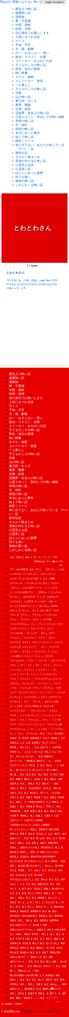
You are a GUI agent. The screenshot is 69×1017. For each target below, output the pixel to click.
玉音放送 (38, 888)
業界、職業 (23, 105)
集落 (58, 975)
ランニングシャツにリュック (31, 724)
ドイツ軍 (24, 674)
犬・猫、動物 (24, 48)
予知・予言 (23, 44)
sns (61, 561)
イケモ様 (47, 619)
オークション (16, 638)
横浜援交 (14, 856)
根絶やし (24, 852)
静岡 (62, 980)
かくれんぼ (31, 583)
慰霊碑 (23, 834)
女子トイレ (45, 793)
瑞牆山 (47, 888)
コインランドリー (30, 647)
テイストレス (30, 670)
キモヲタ (36, 642)
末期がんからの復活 (29, 847)
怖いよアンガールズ (19, 829)
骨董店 (41, 993)
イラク (60, 624)
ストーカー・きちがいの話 (33, 60)
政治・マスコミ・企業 (30, 56)
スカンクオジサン (18, 660)
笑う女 (31, 907)
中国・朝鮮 (23, 24)
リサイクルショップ (19, 729)
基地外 (31, 783)
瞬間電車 (42, 898)
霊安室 (49, 980)
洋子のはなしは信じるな (21, 879)
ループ (34, 729)
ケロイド (59, 642)
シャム (54, 651)
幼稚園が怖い (16, 811)
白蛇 (60, 893)
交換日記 (14, 743)
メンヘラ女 (47, 715)
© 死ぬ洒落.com (10, 1011)
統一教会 (52, 911)
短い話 (21, 902)
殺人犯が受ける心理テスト (30, 866)
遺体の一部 (36, 957)
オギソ (52, 633)
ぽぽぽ (54, 606)
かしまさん (44, 583)
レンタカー (44, 729)
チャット (58, 665)
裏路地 (57, 939)
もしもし (26, 610)
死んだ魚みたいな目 (33, 861)
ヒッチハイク (16, 697)
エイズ (50, 628)
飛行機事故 (29, 989)
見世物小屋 (15, 943)
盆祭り (13, 898)
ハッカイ (14, 688)
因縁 (61, 774)
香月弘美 (22, 993)
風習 (64, 984)
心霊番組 (45, 825)
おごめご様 (15, 578)
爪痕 (58, 884)
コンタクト (15, 651)
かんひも (55, 583)
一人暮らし (23, 84)
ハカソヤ (57, 683)
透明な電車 (55, 952)
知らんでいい (54, 898)
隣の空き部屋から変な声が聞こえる (27, 975)
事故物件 (55, 738)
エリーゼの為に (17, 633)
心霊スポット (16, 820)
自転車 (50, 929)
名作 (62, 765)
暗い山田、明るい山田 (46, 838)
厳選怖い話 (23, 12)
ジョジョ (38, 656)
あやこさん (51, 569)
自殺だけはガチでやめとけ (22, 929)
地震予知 (14, 783)
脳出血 (29, 920)
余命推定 (36, 743)
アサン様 (14, 615)
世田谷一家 (15, 738)
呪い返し (14, 774)
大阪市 (13, 793)
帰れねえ (40, 806)
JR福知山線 (39, 561)
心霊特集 (38, 820)
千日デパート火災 (18, 765)
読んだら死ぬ (52, 943)
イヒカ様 (51, 624)
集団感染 (49, 975)
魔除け (19, 998)
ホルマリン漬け (51, 701)
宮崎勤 (53, 797)
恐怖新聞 (43, 829)
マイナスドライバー (19, 710)
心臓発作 (48, 815)
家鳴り (19, 802)
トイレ (54, 670)
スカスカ (48, 656)
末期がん (14, 847)
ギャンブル (47, 642)
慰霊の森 (14, 834)
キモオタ (26, 642)
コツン (44, 647)
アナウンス (25, 615)
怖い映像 (21, 72)
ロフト (21, 733)
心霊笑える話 (24, 165)
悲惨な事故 (54, 829)
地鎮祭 (53, 779)
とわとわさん (16, 601)
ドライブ (14, 679)
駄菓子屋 (32, 993)
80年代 (28, 557)
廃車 (60, 811)
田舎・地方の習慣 (27, 68)
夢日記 (23, 788)
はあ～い (53, 601)
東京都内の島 (47, 847)
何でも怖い (23, 177)
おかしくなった (48, 574)
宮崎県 (61, 797)
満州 (63, 879)
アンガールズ (50, 615)
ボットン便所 (16, 706)
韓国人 (31, 984)
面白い (23, 984)
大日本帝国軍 (34, 788)
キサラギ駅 (15, 642)
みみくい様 (15, 610)
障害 (36, 971)
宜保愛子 (38, 797)
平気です (50, 806)
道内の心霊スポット (19, 957)
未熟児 (35, 843)
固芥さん (28, 779)
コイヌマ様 (15, 647)
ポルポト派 (48, 706)
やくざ (35, 610)
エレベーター (32, 633)
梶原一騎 (34, 852)
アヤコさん (37, 615)
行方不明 (20, 939)
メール (58, 715)
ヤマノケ (46, 720)
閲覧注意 (38, 966)
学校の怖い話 (24, 121)
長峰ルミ (22, 966)
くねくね (14, 587)
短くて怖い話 (24, 137)
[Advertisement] (34, 327)
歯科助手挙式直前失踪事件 (43, 856)
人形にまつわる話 (27, 36)
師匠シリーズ (24, 141)
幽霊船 (33, 811)
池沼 (60, 870)
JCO (55, 557)
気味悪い (22, 870)
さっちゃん (56, 592)
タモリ (38, 665)
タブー (31, 665)
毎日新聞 (59, 866)
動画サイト (42, 761)
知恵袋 (13, 902)
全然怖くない (16, 752)
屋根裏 (55, 802)
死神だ (13, 866)
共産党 (47, 752)
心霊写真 (28, 820)
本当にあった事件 (27, 133)
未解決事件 (53, 843)
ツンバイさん (16, 670)
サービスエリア (41, 651)
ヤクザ (23, 720)
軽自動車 (24, 952)
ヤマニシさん (34, 720)
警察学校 (24, 948)
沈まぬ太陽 (21, 875)
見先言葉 (26, 943)
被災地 (29, 939)
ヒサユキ (61, 692)
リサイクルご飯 (54, 724)
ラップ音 (57, 720)
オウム (44, 633)
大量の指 (57, 788)
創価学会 (48, 756)
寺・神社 (21, 125)
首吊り (13, 993)
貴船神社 (40, 948)
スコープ (33, 660)
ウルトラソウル (38, 628)
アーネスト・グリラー (30, 619)
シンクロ (28, 656)
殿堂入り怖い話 (26, 8)
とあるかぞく (53, 597)
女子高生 (56, 793)
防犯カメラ (49, 966)
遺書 (51, 957)
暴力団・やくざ (26, 101)
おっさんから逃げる (31, 578)
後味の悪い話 (24, 181)
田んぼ (31, 893)
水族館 (37, 870)
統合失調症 (15, 916)
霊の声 (41, 980)
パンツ (42, 692)
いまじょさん (32, 574)
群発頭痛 (43, 916)
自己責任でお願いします (32, 32)
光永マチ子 (45, 747)
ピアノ (27, 701)
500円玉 (20, 557)
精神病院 (24, 911)
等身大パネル (42, 907)
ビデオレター (16, 701)
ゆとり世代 (45, 610)
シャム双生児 (16, 656)
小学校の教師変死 (36, 802)
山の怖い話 (23, 96)
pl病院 (55, 561)
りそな (56, 610)
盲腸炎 (21, 898)
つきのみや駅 (28, 597)
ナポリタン (15, 683)
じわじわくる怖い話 (29, 185)
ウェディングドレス (19, 628)
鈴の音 (63, 961)
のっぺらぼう (40, 601)
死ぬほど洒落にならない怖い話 (21, 1)
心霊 (56, 815)
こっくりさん (51, 587)
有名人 (13, 843)
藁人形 (45, 934)
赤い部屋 (50, 948)
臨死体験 (44, 920)
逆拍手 (45, 952)
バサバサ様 (47, 688)
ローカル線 (31, 733)
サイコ (20, 40)
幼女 (58, 806)
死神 (63, 861)
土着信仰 (38, 779)
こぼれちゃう (43, 592)
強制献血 (24, 815)
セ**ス (23, 665)
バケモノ (36, 688)
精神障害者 (35, 911)
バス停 (58, 688)
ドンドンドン (26, 679)
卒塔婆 (32, 765)
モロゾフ (14, 720)
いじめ (61, 569)
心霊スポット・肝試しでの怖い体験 (39, 117)
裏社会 (49, 939)
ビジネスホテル (31, 697)
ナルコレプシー (29, 683)
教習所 (57, 834)
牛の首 (13, 888)
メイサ (37, 715)
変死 (56, 783)
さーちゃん (15, 597)
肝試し (21, 920)
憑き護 (31, 834)
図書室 (19, 779)
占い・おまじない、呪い (32, 52)
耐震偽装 (59, 916)
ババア (13, 692)
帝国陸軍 (30, 806)
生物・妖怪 (23, 109)
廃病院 (53, 811)
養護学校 (46, 989)
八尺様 (27, 752)
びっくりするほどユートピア (23, 606)
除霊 (64, 966)
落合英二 (36, 934)
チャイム (48, 665)
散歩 (64, 834)
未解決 (43, 843)
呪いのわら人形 (23, 770)
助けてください (17, 761)
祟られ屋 (49, 902)
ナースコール (45, 683)
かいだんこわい (17, 583)
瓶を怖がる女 (58, 888)
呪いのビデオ (38, 770)
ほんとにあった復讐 (29, 173)
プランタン (37, 701)
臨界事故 (54, 920)
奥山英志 (34, 793)
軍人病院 (14, 952)
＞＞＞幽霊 (39, 998)
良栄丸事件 (60, 929)
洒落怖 (20, 16)
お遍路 (52, 578)
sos (61, 565)
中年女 (46, 738)
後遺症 (39, 815)
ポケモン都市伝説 (32, 706)
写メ (60, 752)
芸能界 (27, 934)
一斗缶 (49, 733)
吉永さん (50, 765)
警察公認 (14, 948)
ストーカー (44, 660)
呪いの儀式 (52, 770)
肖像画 (13, 920)
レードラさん (57, 729)
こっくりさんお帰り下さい (22, 592)
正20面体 (24, 856)
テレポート (44, 670)
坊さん (23, 783)
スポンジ (14, 665)
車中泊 (59, 948)
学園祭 (29, 797)
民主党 (13, 870)
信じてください (49, 743)
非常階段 (14, 984)
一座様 (41, 733)
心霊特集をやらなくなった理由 (24, 825)
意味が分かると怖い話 (30, 161)
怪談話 (34, 829)
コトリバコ (54, 647)
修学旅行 (14, 747)
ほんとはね (44, 606)
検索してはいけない (49, 852)
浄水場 (44, 879)
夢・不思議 (23, 20)
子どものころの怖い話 (30, 64)
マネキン (14, 715)
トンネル (14, 674)
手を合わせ (41, 834)
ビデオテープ (55, 697)
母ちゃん (49, 866)
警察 (63, 943)
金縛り (55, 961)
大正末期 (46, 788)
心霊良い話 (23, 169)
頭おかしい (55, 984)
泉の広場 (38, 875)
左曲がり (14, 806)
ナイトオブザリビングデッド (48, 679)
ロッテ (13, 733)
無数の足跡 (43, 884)
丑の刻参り (59, 733)
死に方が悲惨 (16, 861)
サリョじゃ (27, 651)
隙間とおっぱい (25, 971)
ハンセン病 (25, 688)
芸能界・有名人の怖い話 (32, 113)
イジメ (34, 624)
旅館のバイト (16, 838)
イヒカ (42, 624)
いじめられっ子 (17, 574)
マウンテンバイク (39, 710)
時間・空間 (23, 28)
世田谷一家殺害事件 (31, 738)
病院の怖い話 (24, 129)
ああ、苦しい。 (37, 569)
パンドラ (51, 692)
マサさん (53, 710)
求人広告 (52, 870)
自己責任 (37, 925)
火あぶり (14, 884)
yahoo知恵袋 (22, 569)
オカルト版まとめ (27, 157)
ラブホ (13, 724)
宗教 (18, 92)
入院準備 (57, 747)
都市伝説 (21, 153)
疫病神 (47, 893)
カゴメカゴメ (30, 638)
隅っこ (13, 971)
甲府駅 (39, 893)
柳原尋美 (14, 852)
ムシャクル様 (26, 715)
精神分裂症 (59, 907)
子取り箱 (14, 797)
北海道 (58, 761)
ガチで (52, 638)
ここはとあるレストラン (31, 587)
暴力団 (62, 838)
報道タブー (47, 783)
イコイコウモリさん (19, 624)
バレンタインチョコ (27, 692)
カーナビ (43, 638)
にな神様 (28, 601)
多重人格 (14, 788)
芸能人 (19, 934)
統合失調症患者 (29, 916)
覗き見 (35, 943)
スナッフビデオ (58, 660)
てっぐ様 (41, 597)
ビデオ (44, 697)
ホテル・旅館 (24, 76)
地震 (60, 779)
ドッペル (34, 674)
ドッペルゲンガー (48, 674)
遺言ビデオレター (18, 961)
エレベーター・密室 (29, 80)
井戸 (63, 738)
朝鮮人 (21, 843)
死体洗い (55, 861)
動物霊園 (30, 761)
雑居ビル (14, 980)
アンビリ (14, 619)
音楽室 (39, 984)
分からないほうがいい (26, 756)
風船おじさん (16, 989)
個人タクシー (26, 747)
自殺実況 (41, 929)
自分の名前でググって (20, 925)
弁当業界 (14, 815)
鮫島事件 (28, 998)
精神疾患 (14, 911)
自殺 (45, 925)
